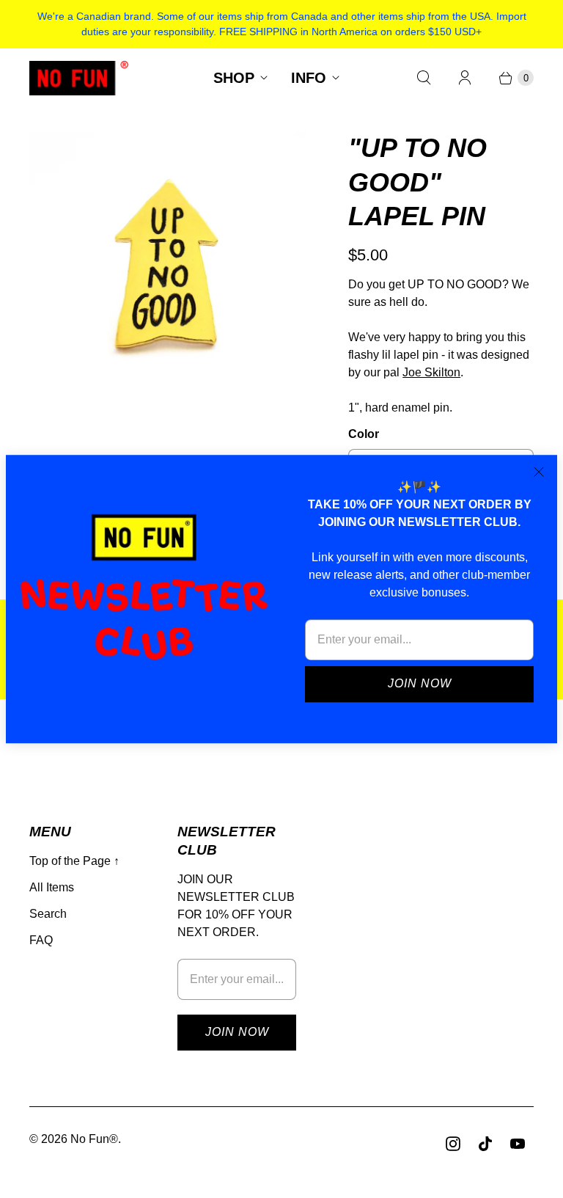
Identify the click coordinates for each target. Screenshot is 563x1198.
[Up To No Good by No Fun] (168, 270)
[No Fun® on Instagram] (453, 1144)
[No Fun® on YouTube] (517, 1144)
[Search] (423, 77)
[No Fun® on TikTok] (485, 1144)
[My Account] (464, 77)
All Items (51, 887)
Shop (233, 78)
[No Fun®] (78, 78)
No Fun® (94, 1139)
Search (48, 913)
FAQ (41, 940)
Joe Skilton (431, 372)
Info (308, 78)
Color (363, 434)
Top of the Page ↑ (74, 861)
